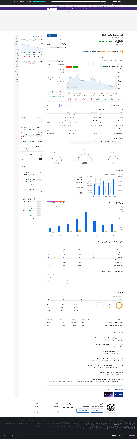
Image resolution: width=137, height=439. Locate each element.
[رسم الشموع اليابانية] (121, 64)
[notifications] (17, 1)
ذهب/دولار (40, 52)
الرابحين (35, 121)
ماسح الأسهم (68, 4)
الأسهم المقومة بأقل (53, 6)
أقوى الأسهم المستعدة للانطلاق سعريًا (35, 190)
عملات (41, 36)
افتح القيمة (50, 41)
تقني (103, 57)
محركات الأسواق (38, 117)
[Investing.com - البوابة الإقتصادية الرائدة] (117, 1)
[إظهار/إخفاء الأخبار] (93, 64)
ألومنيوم (41, 63)
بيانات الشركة (116, 60)
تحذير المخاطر (4, 435)
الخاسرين (30, 121)
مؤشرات (37, 36)
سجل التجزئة (100, 60)
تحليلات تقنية (118, 138)
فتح (93, 265)
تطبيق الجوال (56, 406)
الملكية (120, 293)
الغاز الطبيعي (40, 65)
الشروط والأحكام (19, 435)
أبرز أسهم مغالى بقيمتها (30, 194)
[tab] (120, 142)
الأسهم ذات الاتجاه (38, 166)
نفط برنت (40, 59)
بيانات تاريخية (106, 60)
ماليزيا (48, 283)
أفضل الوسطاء (39, 146)
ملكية (111, 60)
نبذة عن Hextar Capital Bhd (112, 271)
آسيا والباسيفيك (62, 6)
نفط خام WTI (40, 56)
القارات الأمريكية (77, 6)
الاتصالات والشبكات (50, 274)
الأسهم (121, 6)
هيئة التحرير (36, 412)
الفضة (41, 54)
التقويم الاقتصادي (75, 4)
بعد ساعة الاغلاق (84, 6)
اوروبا (73, 6)
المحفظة (57, 409)
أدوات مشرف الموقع (55, 412)
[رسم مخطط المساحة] (118, 64)
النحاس (41, 61)
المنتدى (99, 57)
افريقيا (58, 6)
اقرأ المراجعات (22, 154)
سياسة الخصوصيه (12, 435)
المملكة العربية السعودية (109, 6)
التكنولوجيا (49, 277)
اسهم (30, 36)
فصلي (118, 206)
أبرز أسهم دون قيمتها (39, 194)
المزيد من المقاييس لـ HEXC (52, 105)
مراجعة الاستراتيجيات (87, 51)
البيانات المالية (109, 57)
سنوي (122, 206)
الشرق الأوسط (69, 6)
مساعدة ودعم (35, 409)
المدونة (57, 403)
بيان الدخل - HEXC (116, 203)
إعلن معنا (36, 406)
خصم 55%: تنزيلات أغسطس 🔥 (39, 1)
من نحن (36, 403)
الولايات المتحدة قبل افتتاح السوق (93, 6)
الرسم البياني (117, 57)
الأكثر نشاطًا (40, 121)
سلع (33, 36)
